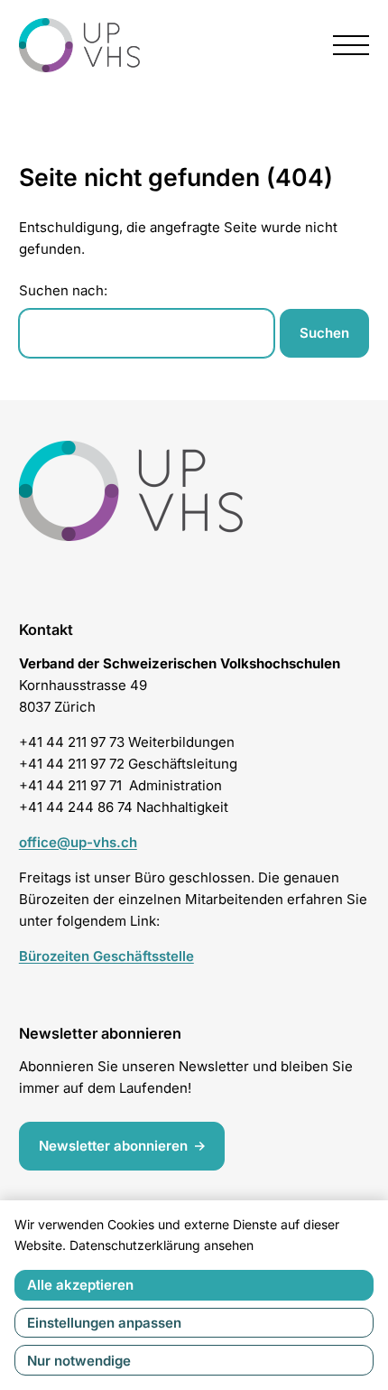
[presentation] (351, 45)
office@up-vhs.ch (78, 842)
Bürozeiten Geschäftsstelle (106, 956)
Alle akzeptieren (80, 1284)
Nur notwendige (79, 1360)
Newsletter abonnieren (113, 1145)
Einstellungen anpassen (104, 1322)
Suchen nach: (63, 290)
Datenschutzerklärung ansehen (161, 1245)
